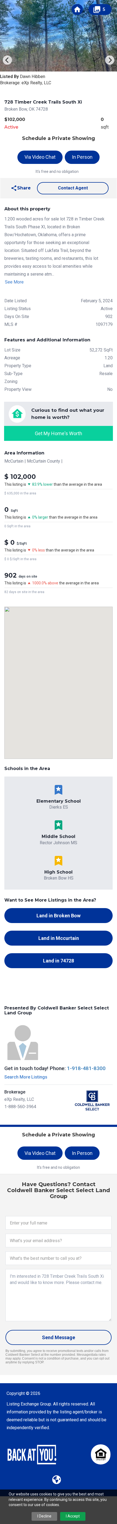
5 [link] (99, 9)
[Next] (109, 60)
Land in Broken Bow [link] (58, 915)
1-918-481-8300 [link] (86, 1068)
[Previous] (7, 60)
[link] (77, 9)
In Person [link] (82, 157)
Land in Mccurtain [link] (58, 938)
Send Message (58, 1337)
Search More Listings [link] (25, 1077)
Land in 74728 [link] (58, 961)
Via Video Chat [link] (40, 157)
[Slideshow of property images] (58, 35)
